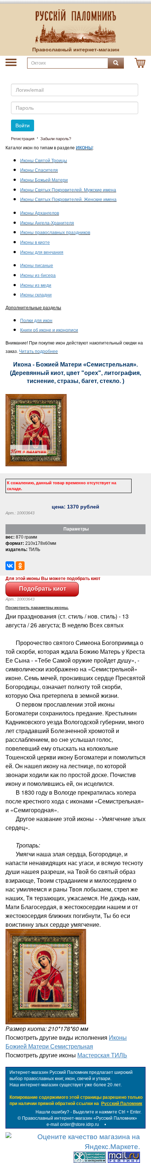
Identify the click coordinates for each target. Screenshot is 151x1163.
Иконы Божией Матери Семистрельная (66, 1041)
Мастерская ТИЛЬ (102, 1055)
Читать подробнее (38, 351)
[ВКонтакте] (9, 565)
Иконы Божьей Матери (44, 180)
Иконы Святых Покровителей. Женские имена (68, 199)
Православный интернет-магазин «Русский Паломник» (79, 1118)
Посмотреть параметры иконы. (37, 607)
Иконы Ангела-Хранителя (47, 223)
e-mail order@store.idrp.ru (73, 1124)
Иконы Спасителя (39, 170)
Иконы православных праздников (55, 232)
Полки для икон (36, 320)
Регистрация (22, 138)
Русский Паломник (121, 1103)
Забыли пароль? (55, 138)
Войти (22, 125)
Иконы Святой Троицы (43, 160)
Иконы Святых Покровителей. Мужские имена (68, 190)
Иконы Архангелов (39, 213)
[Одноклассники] (20, 565)
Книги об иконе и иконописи (49, 330)
